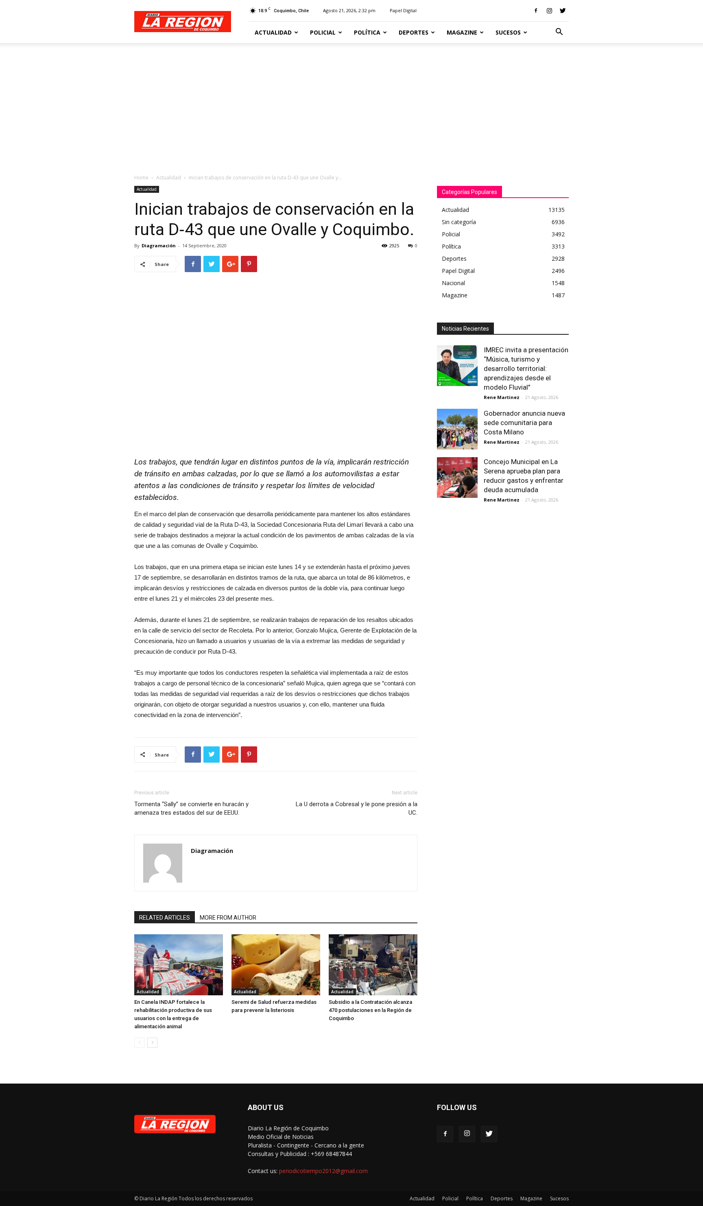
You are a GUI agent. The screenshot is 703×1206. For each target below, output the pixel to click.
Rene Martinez (502, 397)
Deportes (413, 32)
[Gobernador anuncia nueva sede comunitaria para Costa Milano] (457, 429)
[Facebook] (536, 10)
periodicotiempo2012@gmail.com (323, 1171)
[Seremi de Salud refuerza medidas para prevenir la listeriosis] (275, 964)
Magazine (462, 32)
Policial (323, 32)
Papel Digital (403, 10)
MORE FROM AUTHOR (228, 917)
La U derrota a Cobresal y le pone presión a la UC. (356, 808)
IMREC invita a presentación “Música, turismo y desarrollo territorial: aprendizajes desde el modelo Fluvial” (526, 368)
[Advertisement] (351, 104)
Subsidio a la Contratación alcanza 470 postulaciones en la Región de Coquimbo (370, 1010)
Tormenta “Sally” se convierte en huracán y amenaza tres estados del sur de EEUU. (191, 808)
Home (141, 177)
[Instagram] (549, 10)
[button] (559, 33)
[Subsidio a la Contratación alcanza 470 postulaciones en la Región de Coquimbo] (373, 964)
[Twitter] (563, 10)
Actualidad (273, 32)
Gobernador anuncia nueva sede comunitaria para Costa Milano (524, 422)
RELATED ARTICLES (164, 917)
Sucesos (508, 32)
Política (367, 32)
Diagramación (159, 245)
